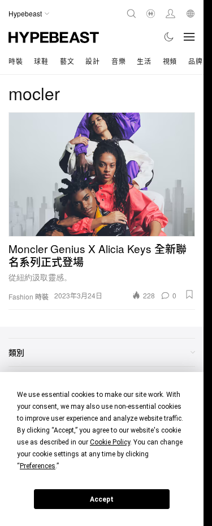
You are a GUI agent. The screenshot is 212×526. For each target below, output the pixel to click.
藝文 (67, 61)
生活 (144, 61)
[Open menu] (189, 36)
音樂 (118, 61)
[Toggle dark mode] (169, 36)
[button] (189, 294)
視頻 (170, 61)
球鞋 (41, 61)
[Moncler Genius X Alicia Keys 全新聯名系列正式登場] (101, 174)
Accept (102, 499)
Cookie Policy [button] (110, 442)
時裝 (15, 61)
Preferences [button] (37, 466)
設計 (92, 61)
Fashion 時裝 (28, 296)
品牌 (195, 61)
